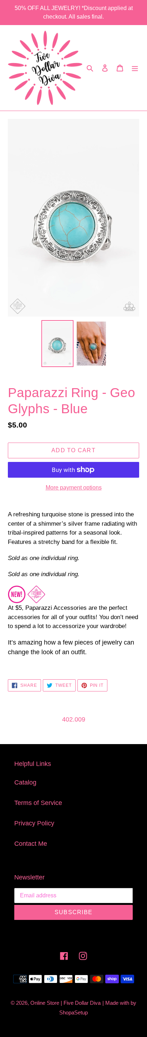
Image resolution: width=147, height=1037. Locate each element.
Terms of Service (38, 802)
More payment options (74, 487)
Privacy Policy (34, 823)
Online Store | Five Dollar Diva (65, 1003)
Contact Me (30, 843)
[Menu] (134, 67)
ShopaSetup (73, 1012)
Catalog (25, 782)
